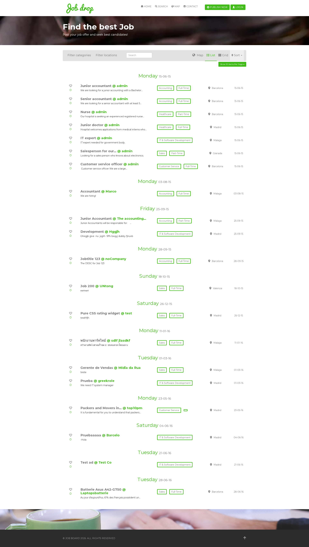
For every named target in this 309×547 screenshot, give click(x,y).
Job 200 (87, 286)
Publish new (218, 7)
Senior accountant (96, 99)
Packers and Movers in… (101, 408)
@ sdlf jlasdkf (118, 340)
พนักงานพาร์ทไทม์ (93, 340)
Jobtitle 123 (90, 259)
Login (239, 7)
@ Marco (108, 191)
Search (162, 6)
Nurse (85, 112)
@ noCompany (113, 259)
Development (92, 232)
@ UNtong (104, 286)
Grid (225, 55)
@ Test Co (103, 462)
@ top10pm (132, 408)
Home (147, 6)
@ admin (119, 86)
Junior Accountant (96, 219)
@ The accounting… (129, 219)
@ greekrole (104, 381)
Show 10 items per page (231, 64)
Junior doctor (92, 125)
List (212, 55)
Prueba (87, 381)
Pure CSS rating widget (100, 313)
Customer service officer (101, 164)
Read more (223, 87)
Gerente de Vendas (97, 368)
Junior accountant (96, 86)
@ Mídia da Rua (127, 368)
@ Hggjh (112, 232)
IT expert (88, 138)
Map (177, 6)
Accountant (90, 191)
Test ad (87, 462)
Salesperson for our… (98, 151)
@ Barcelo (111, 435)
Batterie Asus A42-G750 (101, 489)
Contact (192, 6)
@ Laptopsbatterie (103, 491)
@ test (126, 313)
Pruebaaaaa (91, 435)
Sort (237, 55)
